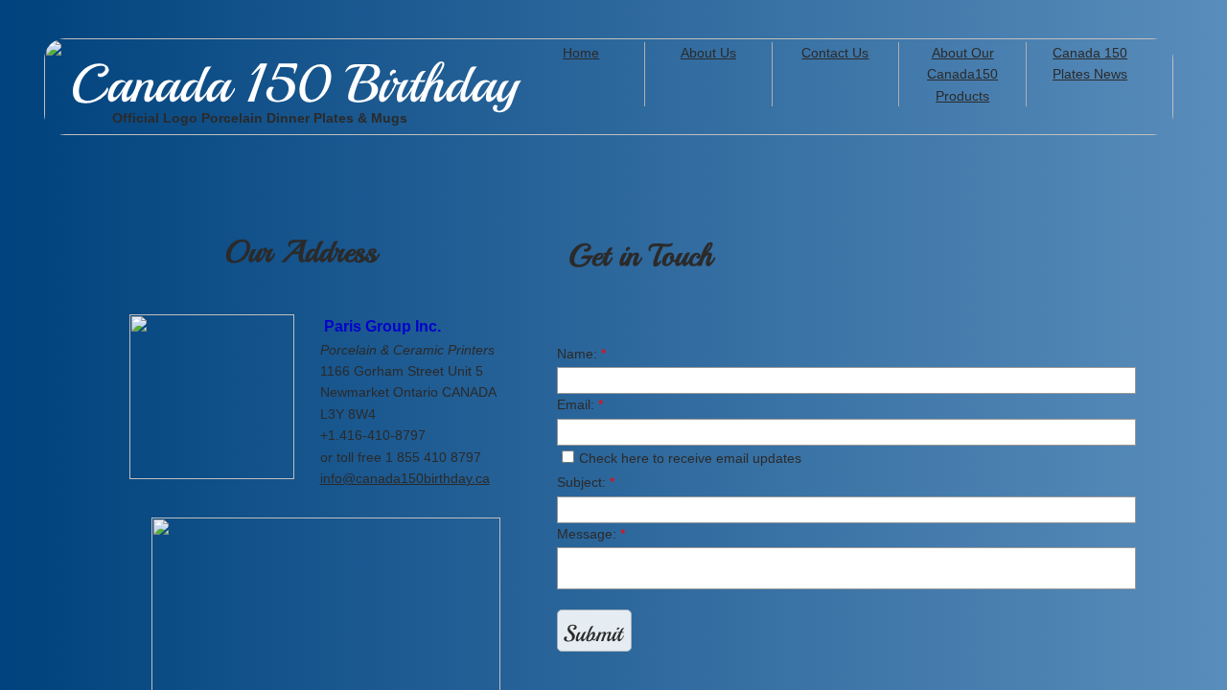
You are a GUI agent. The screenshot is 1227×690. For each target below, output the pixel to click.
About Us (708, 52)
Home (581, 52)
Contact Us (834, 52)
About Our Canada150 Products (962, 74)
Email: (580, 404)
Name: (581, 353)
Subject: (585, 482)
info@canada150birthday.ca (405, 478)
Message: (591, 533)
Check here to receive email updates (690, 458)
